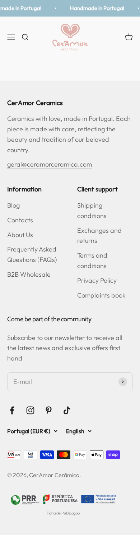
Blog (13, 205)
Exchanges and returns (99, 235)
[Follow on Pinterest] (48, 410)
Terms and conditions (92, 260)
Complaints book (101, 295)
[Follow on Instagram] (30, 410)
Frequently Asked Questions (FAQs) (32, 254)
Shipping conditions (92, 210)
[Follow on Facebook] (12, 410)
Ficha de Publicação (63, 513)
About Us (20, 235)
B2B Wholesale (29, 274)
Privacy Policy (97, 280)
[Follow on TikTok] (67, 410)
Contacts (20, 220)
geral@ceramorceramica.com (49, 164)
